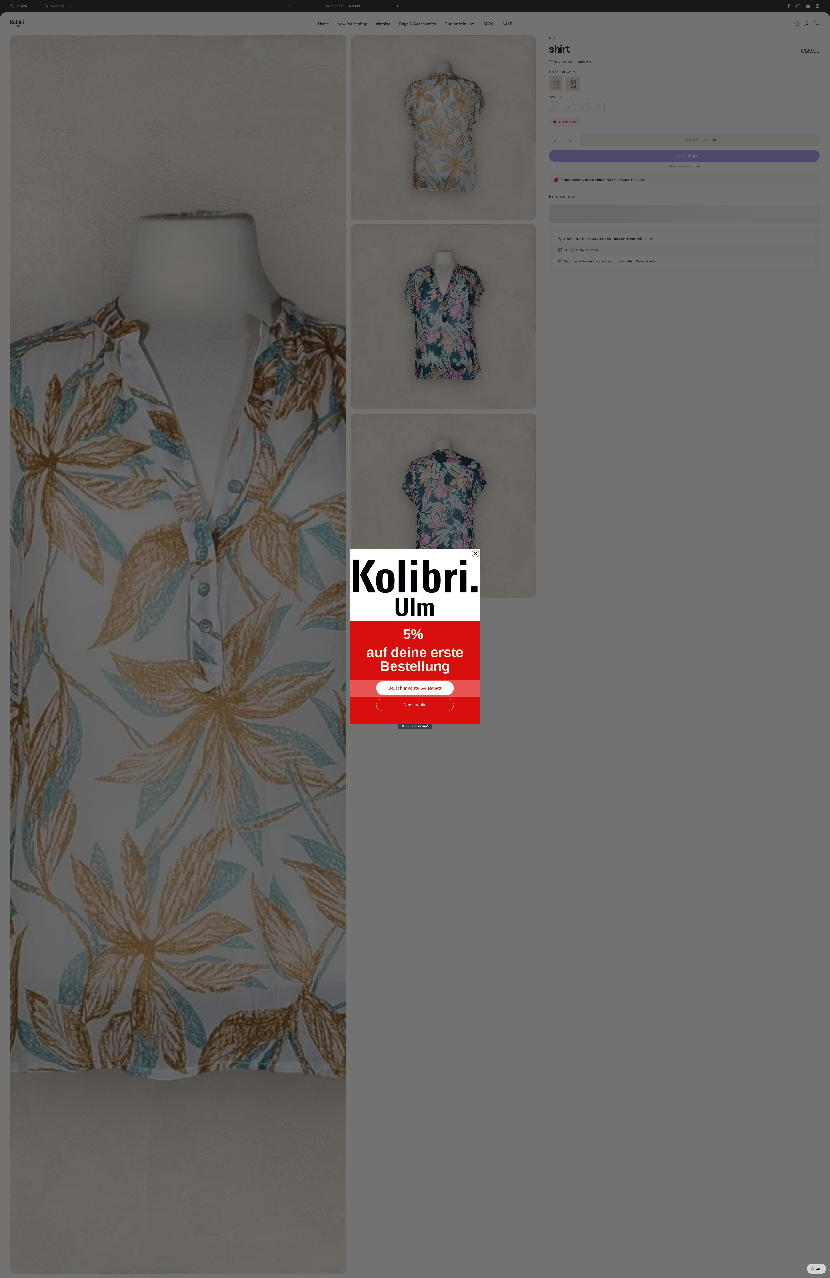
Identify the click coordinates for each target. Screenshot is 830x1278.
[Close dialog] (475, 553)
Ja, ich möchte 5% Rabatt (415, 688)
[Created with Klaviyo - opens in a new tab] (415, 726)
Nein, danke (415, 704)
